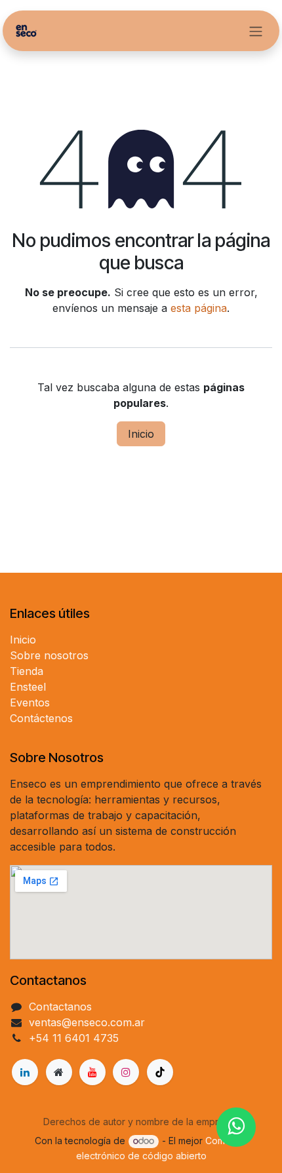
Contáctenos (41, 718)
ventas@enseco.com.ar (87, 1022)
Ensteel (28, 686)
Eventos (30, 702)
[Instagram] (126, 1072)
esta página (199, 308)
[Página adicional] (59, 1072)
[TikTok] (160, 1072)
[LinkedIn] (25, 1072)
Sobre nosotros (49, 655)
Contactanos (60, 1006)
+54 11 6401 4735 (74, 1038)
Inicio (141, 433)
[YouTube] (92, 1072)
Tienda (26, 671)
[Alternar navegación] (256, 31)
